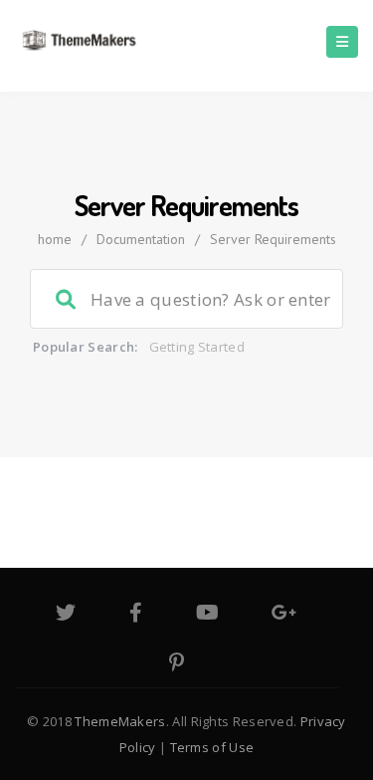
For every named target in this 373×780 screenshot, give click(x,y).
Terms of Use (212, 747)
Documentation (140, 239)
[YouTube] (207, 615)
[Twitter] (65, 615)
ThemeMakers (120, 721)
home (55, 239)
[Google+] (284, 615)
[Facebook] (135, 615)
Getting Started (197, 347)
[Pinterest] (176, 664)
